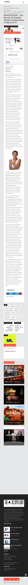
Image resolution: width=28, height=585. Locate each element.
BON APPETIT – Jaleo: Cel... (13, 382)
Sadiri (17, 315)
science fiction (7, 317)
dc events (6, 308)
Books (9, 6)
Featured (15, 26)
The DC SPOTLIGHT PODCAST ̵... (14, 442)
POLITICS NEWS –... (16, 533)
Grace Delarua (7, 312)
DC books (18, 306)
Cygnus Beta (13, 306)
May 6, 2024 (14, 529)
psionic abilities (7, 315)
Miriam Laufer (17, 32)
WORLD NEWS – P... (15, 539)
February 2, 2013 (9, 32)
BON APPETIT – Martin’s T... (13, 402)
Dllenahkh (16, 310)
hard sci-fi (13, 312)
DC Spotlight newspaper (8, 310)
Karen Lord (15, 313)
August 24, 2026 (15, 535)
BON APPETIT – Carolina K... (13, 422)
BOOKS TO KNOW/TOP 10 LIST (12, 8)
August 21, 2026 (15, 541)
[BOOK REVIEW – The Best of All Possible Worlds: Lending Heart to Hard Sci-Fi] (10, 341)
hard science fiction (8, 313)
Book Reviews (7, 10)
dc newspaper (17, 308)
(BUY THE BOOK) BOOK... (17, 527)
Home (5, 6)
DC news (11, 308)
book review (6, 306)
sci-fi (21, 315)
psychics (13, 315)
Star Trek (13, 317)
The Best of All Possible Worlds (9, 319)
